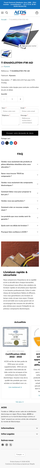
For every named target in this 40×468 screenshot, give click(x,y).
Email (23, 108)
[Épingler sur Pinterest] (15, 143)
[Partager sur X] (7, 143)
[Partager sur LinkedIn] (11, 143)
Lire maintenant (15, 387)
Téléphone (6, 115)
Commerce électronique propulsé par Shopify (20, 464)
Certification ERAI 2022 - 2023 (16, 355)
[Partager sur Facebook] (2, 143)
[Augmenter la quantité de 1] (20, 99)
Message (24, 115)
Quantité (4, 94)
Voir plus (19, 402)
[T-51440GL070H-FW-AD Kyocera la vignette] (6, 53)
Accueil (3, 20)
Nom (4, 108)
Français (19, 454)
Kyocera (7, 66)
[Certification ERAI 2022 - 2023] (15, 337)
